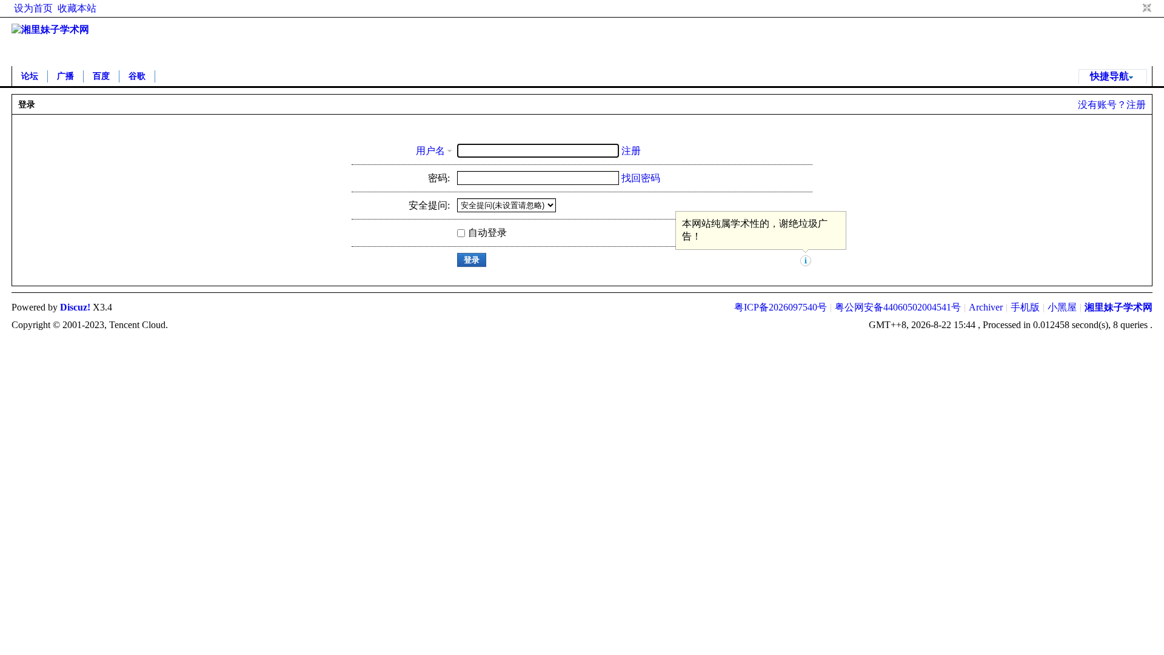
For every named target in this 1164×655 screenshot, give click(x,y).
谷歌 (137, 76)
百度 (101, 76)
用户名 (430, 151)
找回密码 (640, 178)
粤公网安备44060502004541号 (898, 307)
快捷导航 (1109, 76)
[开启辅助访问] (1135, 8)
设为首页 (33, 8)
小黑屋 (1062, 307)
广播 (65, 76)
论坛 (29, 76)
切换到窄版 (1145, 8)
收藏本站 (77, 8)
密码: (439, 178)
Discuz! (75, 307)
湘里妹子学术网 (1118, 307)
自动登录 (487, 232)
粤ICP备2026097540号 (780, 307)
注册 (1136, 104)
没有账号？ (1102, 104)
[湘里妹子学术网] (50, 29)
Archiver (986, 307)
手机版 (1025, 307)
